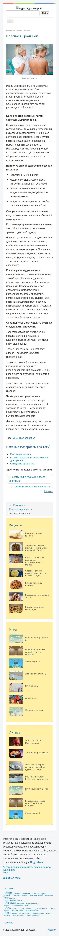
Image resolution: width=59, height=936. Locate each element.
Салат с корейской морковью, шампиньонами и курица (34, 561)
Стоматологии (10, 902)
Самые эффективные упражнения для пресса (29, 459)
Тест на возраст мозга (36, 752)
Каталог (9, 888)
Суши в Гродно (17, 910)
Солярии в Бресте (29, 893)
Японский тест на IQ (35, 673)
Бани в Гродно (18, 915)
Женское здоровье (24, 438)
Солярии (8, 892)
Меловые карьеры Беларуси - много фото (37, 778)
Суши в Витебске (40, 908)
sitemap (9, 922)
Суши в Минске (11, 908)
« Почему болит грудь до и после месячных (26, 478)
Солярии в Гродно (36, 895)
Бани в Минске (24, 913)
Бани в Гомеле (11, 913)
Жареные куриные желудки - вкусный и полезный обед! (36, 548)
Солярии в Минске (12, 893)
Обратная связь (12, 878)
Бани (7, 912)
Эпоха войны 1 (32, 661)
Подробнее (36, 862)
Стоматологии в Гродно (20, 905)
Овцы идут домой (34, 709)
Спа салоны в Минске (13, 900)
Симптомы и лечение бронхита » (32, 486)
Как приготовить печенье (33, 584)
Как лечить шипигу (20, 454)
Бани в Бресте (38, 913)
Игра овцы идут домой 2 (36, 638)
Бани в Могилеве (32, 915)
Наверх (48, 491)
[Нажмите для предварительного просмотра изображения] (29, 59)
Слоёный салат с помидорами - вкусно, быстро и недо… (36, 573)
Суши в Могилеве (32, 910)
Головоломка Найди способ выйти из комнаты (35, 652)
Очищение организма (22, 463)
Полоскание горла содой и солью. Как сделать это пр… (35, 767)
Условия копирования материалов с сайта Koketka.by (27, 868)
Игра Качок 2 (31, 685)
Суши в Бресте (25, 908)
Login (6, 872)
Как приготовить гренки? (33, 534)
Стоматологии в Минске (14, 903)
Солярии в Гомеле (20, 895)
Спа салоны (10, 898)
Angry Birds (31, 697)
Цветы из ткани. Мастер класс (33, 741)
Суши (7, 907)
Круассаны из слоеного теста (37, 596)
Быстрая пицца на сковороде (34, 608)
